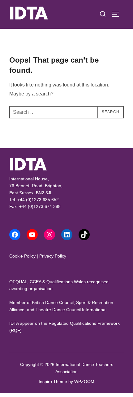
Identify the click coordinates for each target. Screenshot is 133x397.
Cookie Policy (22, 256)
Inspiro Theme (53, 381)
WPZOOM (84, 381)
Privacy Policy (52, 256)
